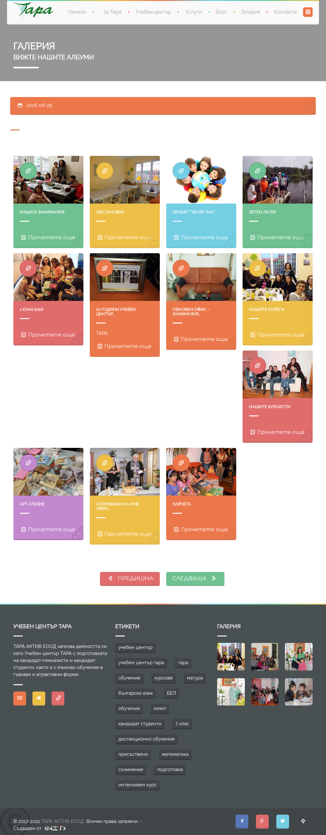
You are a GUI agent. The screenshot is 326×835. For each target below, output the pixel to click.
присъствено (133, 754)
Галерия (250, 12)
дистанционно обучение (146, 739)
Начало (77, 12)
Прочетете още (51, 237)
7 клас (182, 724)
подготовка (170, 769)
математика (175, 754)
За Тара (112, 12)
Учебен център (153, 12)
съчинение (130, 769)
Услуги (193, 12)
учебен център (135, 647)
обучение (129, 678)
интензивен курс (137, 785)
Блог (221, 12)
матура (195, 678)
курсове (163, 678)
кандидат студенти (139, 724)
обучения (129, 708)
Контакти (285, 12)
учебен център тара (141, 662)
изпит (160, 708)
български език (135, 693)
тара (183, 662)
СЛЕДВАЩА (191, 578)
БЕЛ (171, 693)
